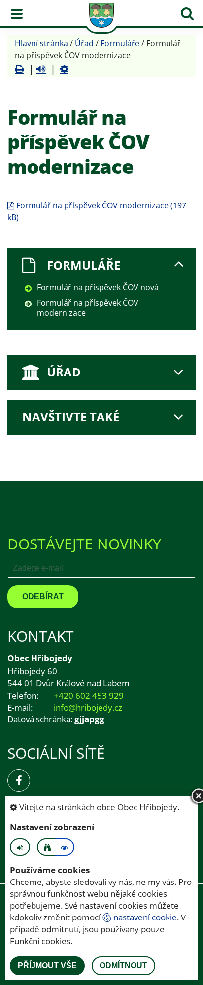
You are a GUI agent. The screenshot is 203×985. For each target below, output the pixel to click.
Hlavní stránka (41, 43)
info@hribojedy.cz (88, 707)
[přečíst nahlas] (41, 69)
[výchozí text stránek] (64, 847)
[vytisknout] (19, 69)
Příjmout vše (47, 965)
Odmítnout (123, 965)
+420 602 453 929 (89, 695)
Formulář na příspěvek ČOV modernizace (87, 307)
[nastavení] (64, 69)
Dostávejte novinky (84, 544)
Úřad (84, 43)
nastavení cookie (144, 917)
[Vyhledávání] (187, 14)
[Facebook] (18, 780)
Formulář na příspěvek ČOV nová (98, 287)
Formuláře (120, 43)
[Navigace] (17, 14)
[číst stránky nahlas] (20, 847)
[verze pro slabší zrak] (47, 847)
